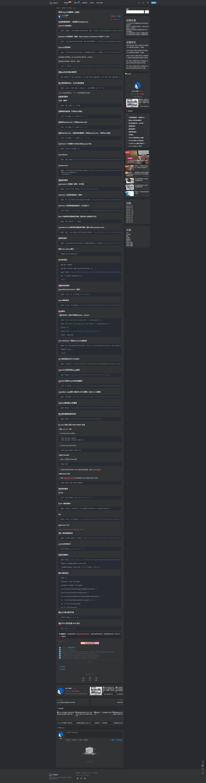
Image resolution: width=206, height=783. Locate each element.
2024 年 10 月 (129, 214)
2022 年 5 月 (129, 219)
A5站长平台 (86, 775)
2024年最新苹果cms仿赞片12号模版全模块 (137, 34)
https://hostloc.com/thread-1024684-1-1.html (70, 529)
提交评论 (119, 740)
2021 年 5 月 (129, 222)
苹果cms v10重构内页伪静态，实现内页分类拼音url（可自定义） (141, 167)
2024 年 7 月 (129, 215)
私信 (119, 16)
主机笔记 (69, 8)
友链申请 (78, 773)
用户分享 (89, 773)
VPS (127, 233)
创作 (155, 2)
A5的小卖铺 (99, 3)
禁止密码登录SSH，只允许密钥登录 (137, 123)
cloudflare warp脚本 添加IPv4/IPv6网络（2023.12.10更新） (137, 143)
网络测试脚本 (132, 129)
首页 (58, 8)
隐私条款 (95, 773)
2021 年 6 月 (129, 220)
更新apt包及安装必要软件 (135, 120)
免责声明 (84, 773)
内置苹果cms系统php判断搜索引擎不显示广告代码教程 (142, 173)
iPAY (127, 61)
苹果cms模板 (129, 245)
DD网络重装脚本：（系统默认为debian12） (137, 117)
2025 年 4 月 (129, 207)
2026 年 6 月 (129, 206)
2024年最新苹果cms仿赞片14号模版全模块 (137, 33)
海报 (127, 236)
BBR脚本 (131, 135)
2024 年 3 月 (129, 217)
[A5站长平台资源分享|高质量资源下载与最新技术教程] (54, 774)
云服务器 (84, 3)
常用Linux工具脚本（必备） (69, 12)
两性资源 (128, 45)
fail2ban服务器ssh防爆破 (135, 146)
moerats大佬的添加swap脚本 (136, 137)
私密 (113, 740)
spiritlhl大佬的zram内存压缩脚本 (137, 37)
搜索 (127, 9)
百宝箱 (91, 3)
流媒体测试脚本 (132, 132)
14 (67, 691)
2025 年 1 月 (129, 209)
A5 (63, 15)
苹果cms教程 (129, 244)
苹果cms (76, 3)
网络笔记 (67, 2)
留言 (60, 636)
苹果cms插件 (129, 242)
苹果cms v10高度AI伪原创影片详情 (142, 192)
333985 (128, 50)
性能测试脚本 (132, 126)
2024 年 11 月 (129, 212)
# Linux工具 (62, 669)
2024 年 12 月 (129, 211)
